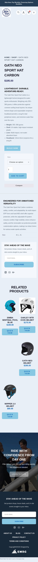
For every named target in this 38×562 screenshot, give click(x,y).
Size (9, 157)
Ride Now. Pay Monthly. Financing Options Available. (19, 3)
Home (7, 57)
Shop (14, 57)
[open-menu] (34, 12)
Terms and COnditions (19, 541)
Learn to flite (19, 474)
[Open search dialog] (18, 12)
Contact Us (29, 533)
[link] (13, 272)
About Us (8, 533)
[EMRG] (19, 551)
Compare (19, 185)
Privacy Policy (19, 537)
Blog (18, 533)
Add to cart (17, 176)
